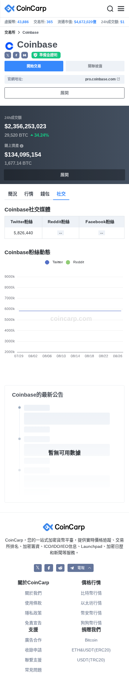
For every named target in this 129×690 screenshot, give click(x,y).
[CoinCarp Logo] (27, 9)
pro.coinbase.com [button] (101, 79)
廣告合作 (33, 640)
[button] (16, 55)
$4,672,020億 (85, 22)
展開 (64, 92)
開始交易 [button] (34, 66)
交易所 (9, 32)
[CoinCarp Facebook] (48, 568)
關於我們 (33, 593)
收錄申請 (33, 650)
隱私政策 (33, 612)
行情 (28, 193)
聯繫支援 (33, 659)
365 (49, 22)
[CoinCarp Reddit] (60, 568)
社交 (61, 193)
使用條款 (33, 603)
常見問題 (33, 669)
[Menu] (120, 8)
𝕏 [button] (7, 55)
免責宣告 (33, 622)
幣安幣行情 (91, 612)
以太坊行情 (91, 603)
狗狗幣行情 (91, 622)
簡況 (12, 193)
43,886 (23, 22)
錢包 (45, 193)
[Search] (110, 8)
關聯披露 (95, 66)
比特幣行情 (91, 593)
